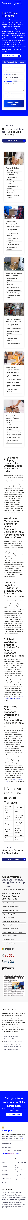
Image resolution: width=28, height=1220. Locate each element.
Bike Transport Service (19, 1166)
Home (3, 1162)
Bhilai (16, 812)
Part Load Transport (20, 1162)
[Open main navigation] (24, 3)
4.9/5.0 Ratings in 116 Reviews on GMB (12, 1140)
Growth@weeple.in (6, 1147)
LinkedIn (17, 1153)
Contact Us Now (14, 1114)
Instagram (11, 1153)
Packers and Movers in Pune (20, 1178)
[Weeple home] (6, 3)
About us (4, 1170)
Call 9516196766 (9, 56)
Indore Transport (6, 1178)
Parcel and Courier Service (20, 1170)
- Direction (19, 1138)
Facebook (5, 1153)
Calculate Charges (6, 1143)
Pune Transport (6, 1182)
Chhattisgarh (18, 807)
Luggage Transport (20, 1174)
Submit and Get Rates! (13, 103)
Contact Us (5, 1174)
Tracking (4, 1166)
